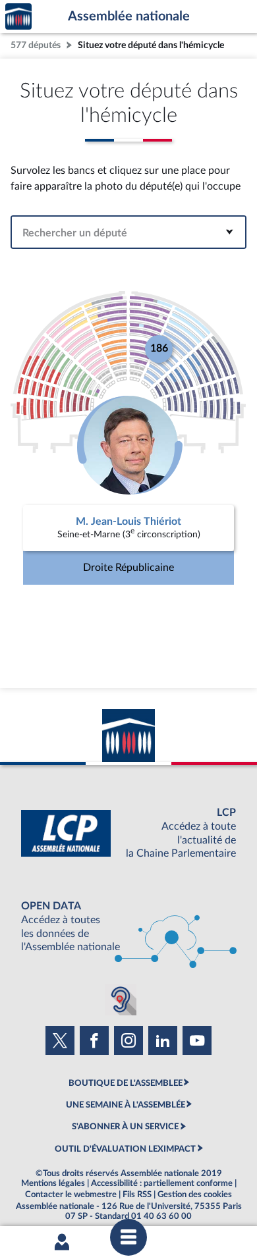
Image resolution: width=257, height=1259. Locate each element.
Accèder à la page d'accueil (18, 17)
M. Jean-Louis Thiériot (128, 521)
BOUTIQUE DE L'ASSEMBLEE (126, 1083)
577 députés (36, 45)
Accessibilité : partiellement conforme (162, 1183)
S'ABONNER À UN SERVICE (125, 1127)
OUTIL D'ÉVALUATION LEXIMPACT (125, 1149)
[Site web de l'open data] (128, 927)
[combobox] (128, 232)
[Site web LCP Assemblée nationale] (128, 833)
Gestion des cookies (194, 1194)
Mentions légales (53, 1183)
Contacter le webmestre (71, 1194)
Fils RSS (137, 1194)
